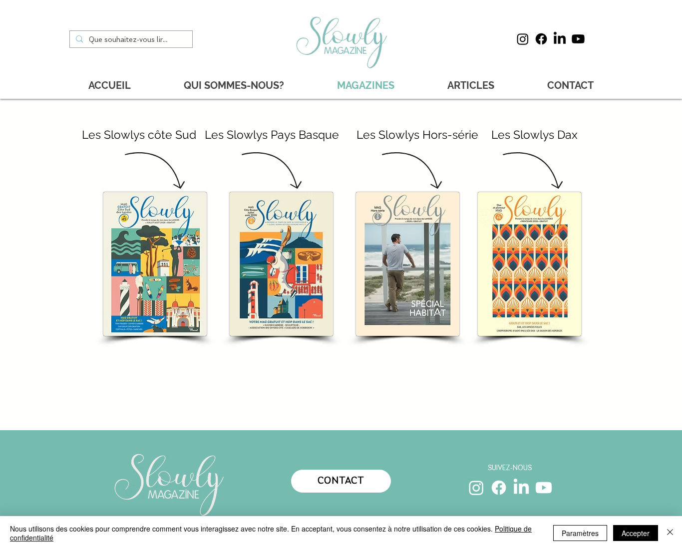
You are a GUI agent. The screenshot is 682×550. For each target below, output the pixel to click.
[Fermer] (670, 533)
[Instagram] (522, 38)
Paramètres (580, 533)
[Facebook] (541, 38)
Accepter (636, 533)
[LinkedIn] (559, 38)
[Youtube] (578, 38)
